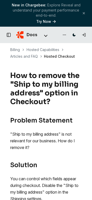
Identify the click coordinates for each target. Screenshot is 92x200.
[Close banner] (84, 13)
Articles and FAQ (24, 56)
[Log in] (84, 35)
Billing (15, 49)
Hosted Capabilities (43, 49)
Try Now (43, 21)
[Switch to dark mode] (74, 35)
